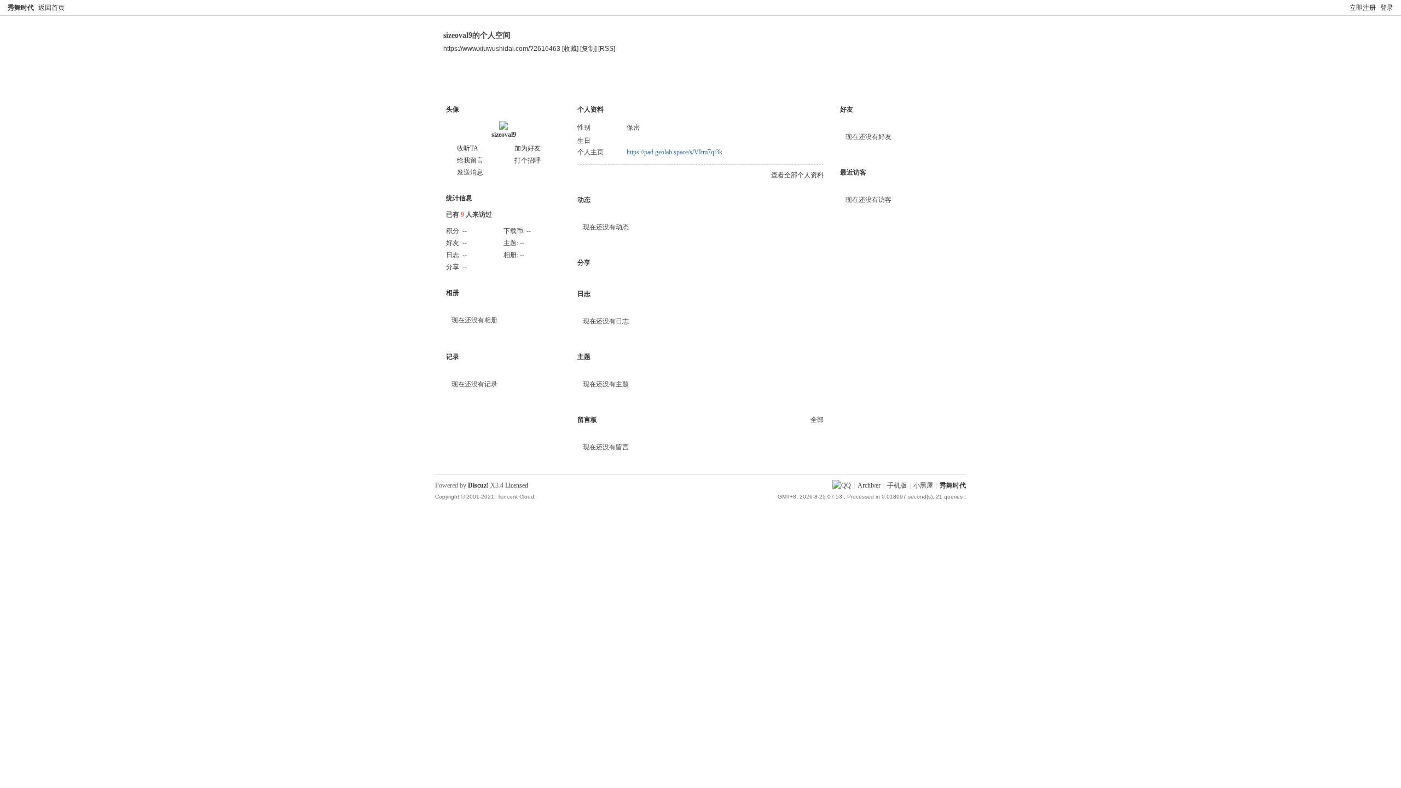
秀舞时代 (21, 7)
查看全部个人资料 (797, 175)
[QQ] (841, 485)
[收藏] (570, 48)
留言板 (587, 420)
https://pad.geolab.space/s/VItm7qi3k (674, 152)
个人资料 (552, 84)
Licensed (516, 485)
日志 (583, 294)
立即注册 (1363, 7)
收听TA (467, 148)
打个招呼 (527, 160)
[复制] (588, 48)
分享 (583, 262)
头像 (452, 109)
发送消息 (470, 172)
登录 (1386, 7)
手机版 (897, 485)
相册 (452, 293)
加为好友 (527, 148)
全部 (817, 420)
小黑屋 (923, 485)
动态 (583, 200)
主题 (508, 84)
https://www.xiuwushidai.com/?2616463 (501, 48)
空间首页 (465, 84)
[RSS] (606, 48)
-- (464, 231)
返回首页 (51, 7)
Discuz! (478, 485)
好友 (846, 109)
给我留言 (470, 160)
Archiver (869, 485)
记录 (452, 357)
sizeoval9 (503, 134)
